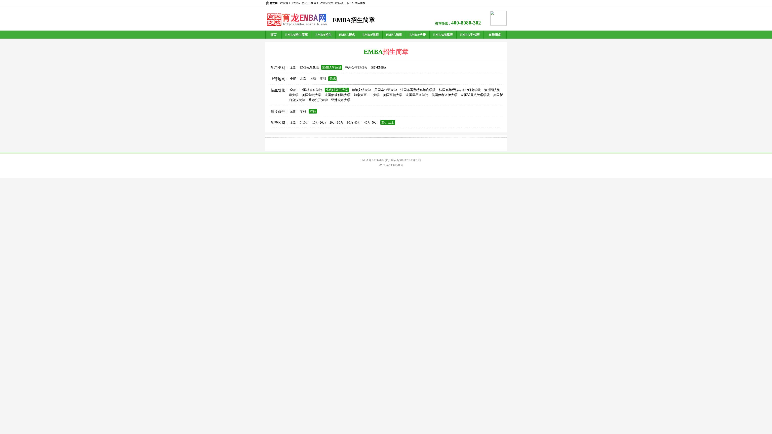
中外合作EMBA (356, 67)
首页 (273, 34)
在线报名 (495, 34)
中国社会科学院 (311, 90)
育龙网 (274, 3)
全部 (293, 67)
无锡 (332, 78)
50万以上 (387, 122)
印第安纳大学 (361, 90)
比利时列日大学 (337, 90)
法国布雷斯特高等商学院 (418, 90)
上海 (313, 78)
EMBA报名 (347, 34)
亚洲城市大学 (340, 100)
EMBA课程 (370, 34)
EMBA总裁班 (443, 34)
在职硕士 (340, 3)
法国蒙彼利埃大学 (337, 95)
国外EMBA (378, 67)
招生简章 (396, 51)
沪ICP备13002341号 (391, 165)
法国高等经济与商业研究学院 (460, 90)
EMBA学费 (418, 34)
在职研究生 (327, 3)
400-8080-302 (466, 23)
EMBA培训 (394, 34)
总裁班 (305, 3)
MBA (350, 3)
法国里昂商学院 (417, 95)
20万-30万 (336, 122)
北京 (303, 78)
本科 (313, 111)
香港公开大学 (318, 100)
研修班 (315, 3)
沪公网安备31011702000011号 (403, 160)
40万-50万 (371, 122)
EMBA (296, 3)
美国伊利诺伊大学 (444, 95)
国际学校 (360, 3)
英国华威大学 (311, 95)
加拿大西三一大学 (367, 95)
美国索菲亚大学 (385, 90)
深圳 (322, 78)
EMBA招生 (323, 34)
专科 (303, 111)
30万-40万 (354, 122)
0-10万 (304, 122)
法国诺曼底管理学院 (475, 95)
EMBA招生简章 (296, 34)
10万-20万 (319, 122)
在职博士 (285, 3)
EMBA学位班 (470, 34)
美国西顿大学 (392, 95)
